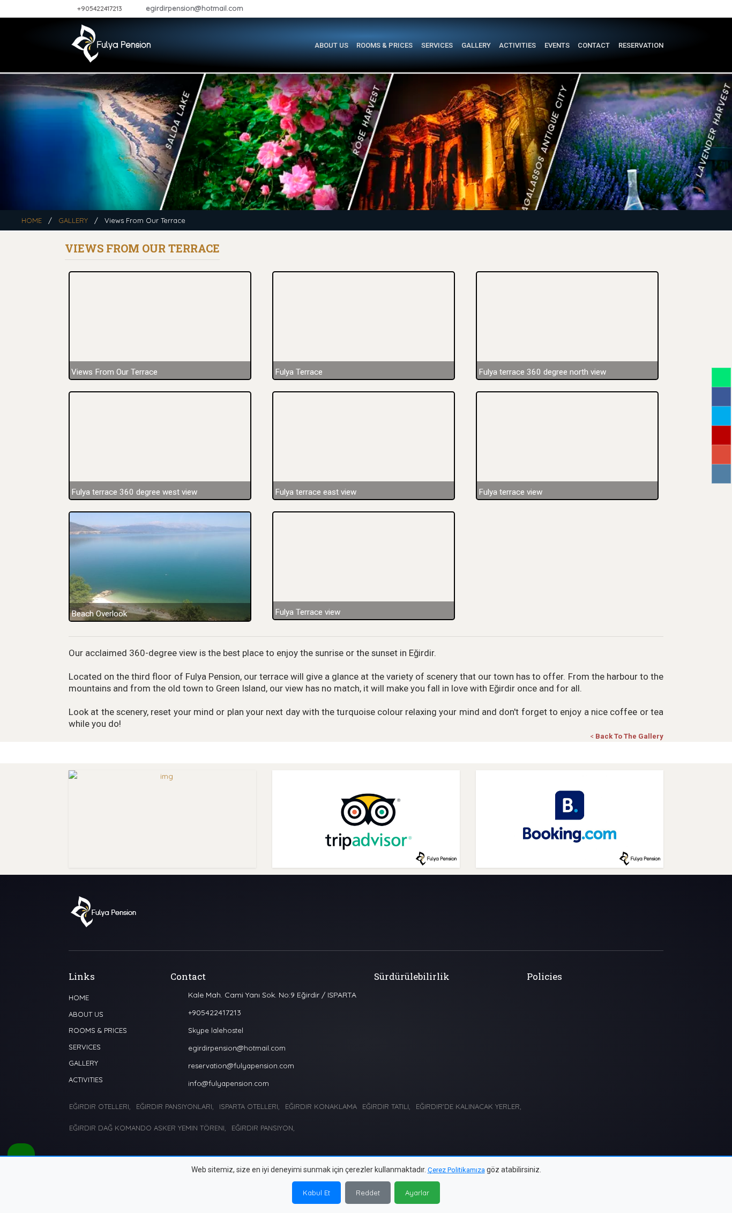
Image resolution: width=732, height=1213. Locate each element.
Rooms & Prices (384, 45)
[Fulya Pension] (111, 41)
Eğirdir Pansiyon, (263, 1127)
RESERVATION (640, 45)
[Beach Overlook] (162, 566)
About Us (331, 45)
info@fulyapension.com (228, 1083)
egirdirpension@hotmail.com (194, 8)
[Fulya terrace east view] (366, 445)
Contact (594, 45)
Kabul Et (316, 1192)
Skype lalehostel (215, 1030)
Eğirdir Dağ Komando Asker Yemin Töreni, (147, 1127)
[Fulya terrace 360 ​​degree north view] (569, 325)
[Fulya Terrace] (366, 325)
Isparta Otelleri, (249, 1106)
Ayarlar (417, 1192)
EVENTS (557, 45)
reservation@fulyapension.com (241, 1065)
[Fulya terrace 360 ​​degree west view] (162, 445)
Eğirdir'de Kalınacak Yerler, (468, 1106)
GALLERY (476, 45)
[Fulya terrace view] (569, 445)
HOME (31, 220)
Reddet (368, 1192)
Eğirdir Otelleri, (100, 1106)
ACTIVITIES (517, 45)
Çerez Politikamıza (456, 1170)
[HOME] (298, 45)
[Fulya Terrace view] (366, 565)
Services (437, 45)
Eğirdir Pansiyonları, (175, 1106)
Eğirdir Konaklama (321, 1106)
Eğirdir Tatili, (386, 1106)
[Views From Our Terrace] (162, 325)
